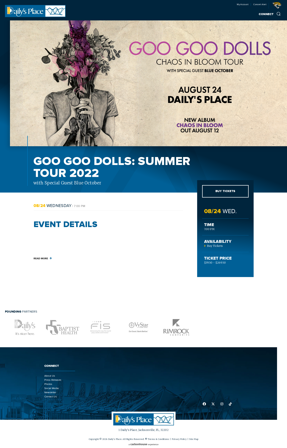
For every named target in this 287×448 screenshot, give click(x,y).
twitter (213, 404)
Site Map (193, 439)
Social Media (51, 388)
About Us (49, 375)
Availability (218, 241)
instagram (221, 404)
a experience (143, 444)
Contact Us (50, 396)
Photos (48, 384)
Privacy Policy (179, 439)
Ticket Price (218, 258)
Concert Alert (259, 4)
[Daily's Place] (35, 16)
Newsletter (50, 392)
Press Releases (52, 379)
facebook (204, 404)
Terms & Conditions (158, 439)
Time (209, 224)
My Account (242, 4)
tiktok (230, 404)
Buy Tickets (225, 191)
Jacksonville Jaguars (277, 6)
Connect (266, 14)
